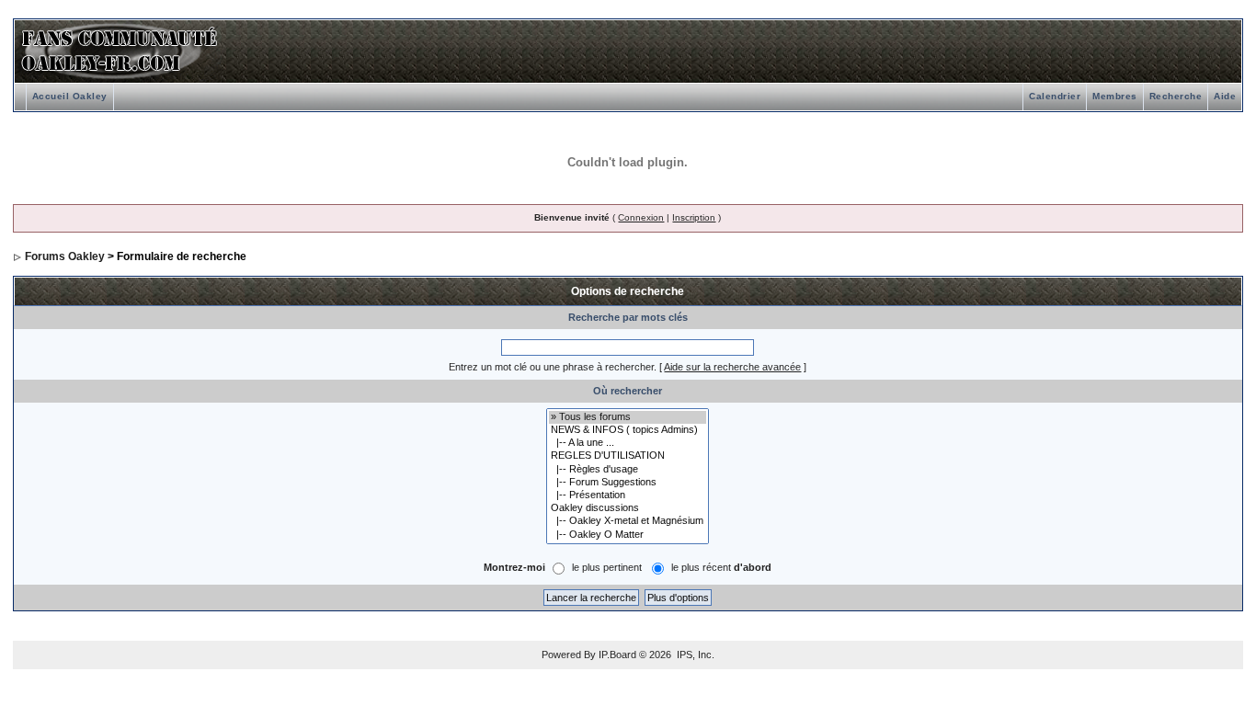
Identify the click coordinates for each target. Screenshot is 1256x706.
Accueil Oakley (70, 96)
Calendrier (1054, 96)
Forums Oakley (65, 256)
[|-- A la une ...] (627, 443)
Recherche (1176, 96)
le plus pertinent (607, 567)
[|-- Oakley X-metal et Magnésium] (627, 521)
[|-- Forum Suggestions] (627, 482)
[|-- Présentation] (627, 495)
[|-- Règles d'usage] (627, 469)
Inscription (693, 217)
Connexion (641, 217)
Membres (1114, 96)
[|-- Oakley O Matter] (627, 535)
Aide (1225, 96)
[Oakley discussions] (627, 508)
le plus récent (721, 567)
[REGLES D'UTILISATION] (627, 456)
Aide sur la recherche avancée (732, 366)
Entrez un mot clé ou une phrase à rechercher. (553, 366)
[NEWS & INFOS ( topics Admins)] (627, 430)
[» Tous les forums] (627, 417)
